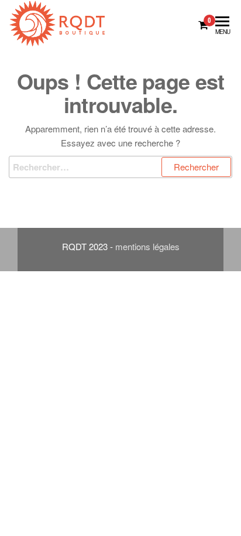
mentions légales (147, 246)
